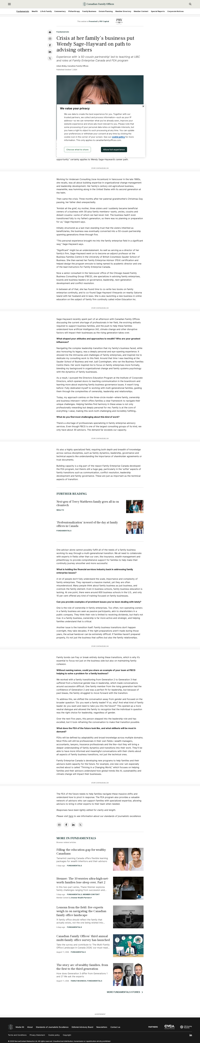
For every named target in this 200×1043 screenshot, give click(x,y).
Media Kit (20, 1027)
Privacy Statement (37, 1035)
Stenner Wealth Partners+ (81, 898)
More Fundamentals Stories (123, 992)
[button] (9, 4)
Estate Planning (106, 11)
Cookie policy (54, 1035)
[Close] (143, 106)
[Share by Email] (50, 38)
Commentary (60, 11)
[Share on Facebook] (50, 45)
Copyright (67, 1035)
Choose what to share (77, 149)
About (30, 1027)
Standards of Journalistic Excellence (52, 1027)
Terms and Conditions (17, 1035)
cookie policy (118, 137)
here (71, 816)
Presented (93, 21)
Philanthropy (74, 11)
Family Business (89, 11)
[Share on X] (50, 58)
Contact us (115, 1027)
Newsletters (101, 1027)
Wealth (35, 11)
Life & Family (46, 11)
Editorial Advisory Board (82, 1027)
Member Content (141, 11)
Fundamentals (22, 11)
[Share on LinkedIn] (50, 51)
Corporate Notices (175, 11)
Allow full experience (114, 149)
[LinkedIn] (191, 1035)
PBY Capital (104, 21)
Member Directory (123, 11)
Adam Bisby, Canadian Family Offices (72, 66)
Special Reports (158, 11)
